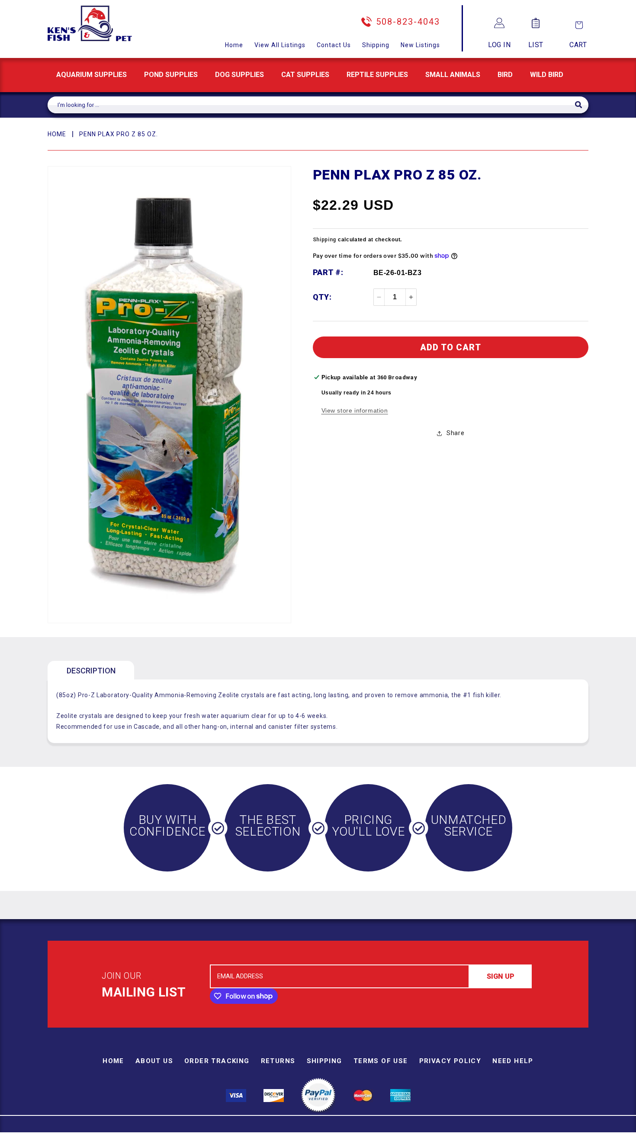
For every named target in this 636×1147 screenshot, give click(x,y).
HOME (57, 134)
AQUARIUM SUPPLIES (91, 74)
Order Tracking (217, 1061)
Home (234, 45)
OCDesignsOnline (386, 1142)
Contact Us (334, 45)
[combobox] (311, 104)
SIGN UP (500, 976)
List (535, 45)
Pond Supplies (171, 74)
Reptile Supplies (377, 74)
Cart (578, 45)
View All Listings (279, 45)
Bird (505, 74)
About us (154, 1061)
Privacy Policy (450, 1061)
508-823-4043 (408, 21)
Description (91, 670)
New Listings (420, 45)
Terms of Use (380, 1061)
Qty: (322, 296)
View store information (354, 410)
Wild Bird (546, 74)
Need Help (512, 1061)
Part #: (328, 272)
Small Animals (452, 74)
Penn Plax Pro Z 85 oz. (118, 134)
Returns (278, 1061)
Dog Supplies (239, 74)
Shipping (375, 45)
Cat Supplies (305, 74)
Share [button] (455, 432)
